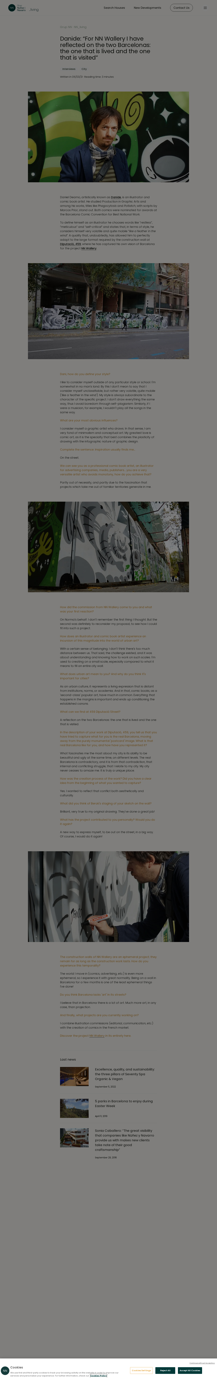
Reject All (165, 1370)
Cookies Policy (98, 1375)
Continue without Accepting (202, 1363)
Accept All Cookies (190, 1370)
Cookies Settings (141, 1370)
